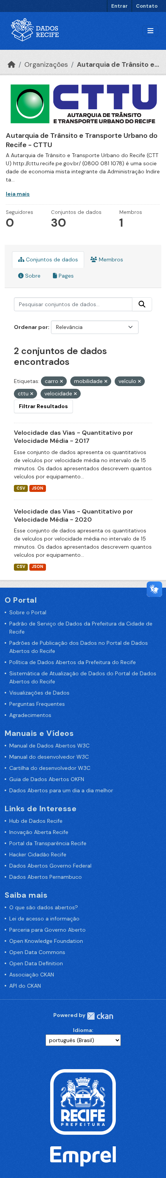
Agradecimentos (30, 715)
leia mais (18, 193)
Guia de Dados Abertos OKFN (46, 779)
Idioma (82, 1030)
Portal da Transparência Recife (47, 843)
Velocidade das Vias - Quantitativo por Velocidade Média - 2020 (73, 515)
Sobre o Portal (27, 612)
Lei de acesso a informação (44, 918)
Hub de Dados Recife (36, 820)
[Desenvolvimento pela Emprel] (83, 1155)
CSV (21, 488)
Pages (65, 275)
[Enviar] (142, 304)
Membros (110, 259)
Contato (147, 6)
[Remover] (61, 381)
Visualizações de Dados (39, 692)
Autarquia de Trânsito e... (118, 64)
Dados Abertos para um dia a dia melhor (61, 790)
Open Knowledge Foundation (46, 940)
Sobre (32, 275)
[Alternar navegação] (150, 31)
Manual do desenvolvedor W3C (49, 756)
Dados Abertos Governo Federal (50, 865)
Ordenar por (31, 327)
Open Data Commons (37, 952)
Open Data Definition (36, 963)
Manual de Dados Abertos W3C (49, 745)
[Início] (11, 64)
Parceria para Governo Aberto (47, 929)
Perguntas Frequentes (37, 703)
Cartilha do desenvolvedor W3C (49, 767)
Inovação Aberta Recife (38, 832)
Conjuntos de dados (51, 259)
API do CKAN (25, 985)
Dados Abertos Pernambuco (45, 876)
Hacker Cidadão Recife (37, 854)
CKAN (100, 1016)
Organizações (46, 64)
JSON (37, 488)
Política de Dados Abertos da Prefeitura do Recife (72, 662)
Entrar (119, 6)
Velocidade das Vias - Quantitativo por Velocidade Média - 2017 (73, 437)
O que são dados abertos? (43, 907)
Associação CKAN (31, 974)
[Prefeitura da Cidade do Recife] (83, 1101)
